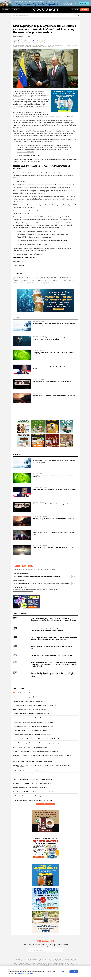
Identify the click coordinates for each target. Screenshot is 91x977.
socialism (34, 46)
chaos (26, 45)
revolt (22, 46)
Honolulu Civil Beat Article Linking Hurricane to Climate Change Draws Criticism (33, 779)
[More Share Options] (45, 41)
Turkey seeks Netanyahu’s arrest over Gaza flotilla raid (27, 718)
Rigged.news (39, 254)
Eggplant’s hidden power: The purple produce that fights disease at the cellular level (34, 705)
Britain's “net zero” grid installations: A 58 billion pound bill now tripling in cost (33, 791)
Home (14, 22)
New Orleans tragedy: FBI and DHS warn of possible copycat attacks (52, 381)
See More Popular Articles (45, 804)
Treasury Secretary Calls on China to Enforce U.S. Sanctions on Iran (30, 787)
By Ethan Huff (17, 36)
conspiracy (31, 45)
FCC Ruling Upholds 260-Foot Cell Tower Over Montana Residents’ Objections (33, 726)
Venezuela (44, 46)
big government (20, 45)
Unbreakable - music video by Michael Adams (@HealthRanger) (52, 655)
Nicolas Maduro (17, 46)
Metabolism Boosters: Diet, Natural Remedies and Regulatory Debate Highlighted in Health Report (38, 738)
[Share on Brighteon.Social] (15, 41)
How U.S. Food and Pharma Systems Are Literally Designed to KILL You (31, 713)
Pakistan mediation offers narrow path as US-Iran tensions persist (30, 709)
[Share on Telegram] (30, 41)
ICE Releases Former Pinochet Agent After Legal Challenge (28, 701)
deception (42, 45)
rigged (26, 46)
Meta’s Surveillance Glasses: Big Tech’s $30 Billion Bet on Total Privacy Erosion (33, 697)
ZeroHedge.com (18, 261)
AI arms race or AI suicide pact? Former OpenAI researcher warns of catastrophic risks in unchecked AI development (52, 338)
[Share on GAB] (37, 41)
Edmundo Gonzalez (50, 45)
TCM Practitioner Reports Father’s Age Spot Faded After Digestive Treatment (32, 783)
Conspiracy (20, 22)
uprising (39, 46)
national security (73, 45)
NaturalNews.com (18, 265)
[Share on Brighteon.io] (19, 41)
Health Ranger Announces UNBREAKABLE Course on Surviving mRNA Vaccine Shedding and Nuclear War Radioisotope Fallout (54, 638)
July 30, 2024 (37, 156)
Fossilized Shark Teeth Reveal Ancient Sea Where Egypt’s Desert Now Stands (33, 800)
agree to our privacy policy (24, 973)
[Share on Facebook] (22, 41)
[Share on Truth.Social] (34, 41)
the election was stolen (63, 135)
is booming (28, 159)
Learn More (64, 971)
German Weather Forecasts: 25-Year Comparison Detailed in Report (30, 747)
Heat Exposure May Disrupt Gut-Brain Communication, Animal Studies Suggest (33, 722)
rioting (29, 46)
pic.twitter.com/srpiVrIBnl (59, 241)
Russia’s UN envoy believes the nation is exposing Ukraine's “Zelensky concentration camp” (36, 751)
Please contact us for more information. (23, 591)
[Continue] (61, 950)
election (57, 45)
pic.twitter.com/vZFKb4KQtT (25, 152)
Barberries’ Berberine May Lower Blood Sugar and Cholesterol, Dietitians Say (32, 775)
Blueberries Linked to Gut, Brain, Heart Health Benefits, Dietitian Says (30, 796)
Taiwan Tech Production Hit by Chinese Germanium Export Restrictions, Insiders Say (34, 761)
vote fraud (50, 46)
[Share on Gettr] (41, 41)
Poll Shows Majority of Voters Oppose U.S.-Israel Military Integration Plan (31, 734)
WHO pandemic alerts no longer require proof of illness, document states (32, 771)
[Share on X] (26, 41)
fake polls (62, 45)
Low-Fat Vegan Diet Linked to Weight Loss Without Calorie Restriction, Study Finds (34, 730)
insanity (67, 45)
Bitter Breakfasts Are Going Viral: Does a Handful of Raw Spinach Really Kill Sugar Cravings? (36, 743)
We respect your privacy (45, 953)
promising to (17, 96)
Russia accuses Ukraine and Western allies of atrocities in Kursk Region (53, 547)
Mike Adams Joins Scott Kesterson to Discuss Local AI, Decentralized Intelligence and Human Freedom (49, 630)
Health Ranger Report (19, 614)
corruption (36, 45)
